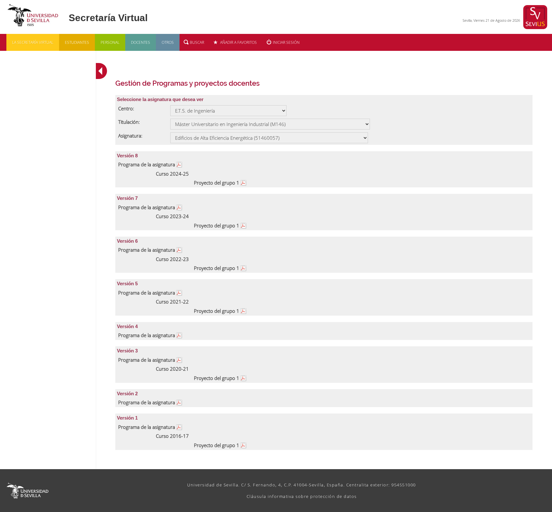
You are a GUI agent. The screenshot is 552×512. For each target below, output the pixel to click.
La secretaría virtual (32, 42)
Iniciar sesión (286, 42)
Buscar (197, 42)
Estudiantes (77, 42)
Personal (110, 42)
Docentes (140, 42)
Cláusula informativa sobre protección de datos (302, 496)
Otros (168, 42)
